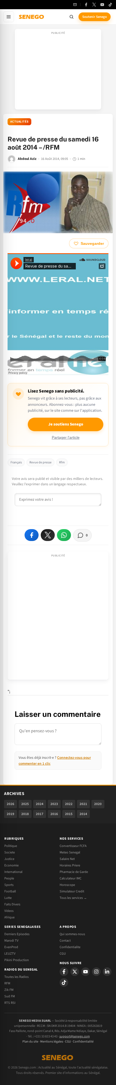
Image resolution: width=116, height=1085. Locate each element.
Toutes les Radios (16, 976)
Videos (8, 910)
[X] (74, 971)
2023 (54, 804)
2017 (39, 814)
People (9, 878)
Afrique (9, 917)
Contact (65, 940)
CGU (63, 953)
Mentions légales (51, 1041)
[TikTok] (110, 5)
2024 (39, 804)
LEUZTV (9, 953)
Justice (9, 858)
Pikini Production (16, 960)
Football (10, 891)
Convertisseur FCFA (73, 845)
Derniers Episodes (16, 934)
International (13, 871)
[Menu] (8, 16)
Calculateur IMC (70, 878)
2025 (25, 804)
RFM (7, 983)
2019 (10, 814)
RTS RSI (9, 1002)
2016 (54, 814)
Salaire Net (67, 858)
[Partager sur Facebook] (32, 535)
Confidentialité (83, 1041)
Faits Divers (12, 904)
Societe (9, 852)
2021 (83, 804)
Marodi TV (11, 940)
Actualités (19, 122)
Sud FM (9, 996)
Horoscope (67, 884)
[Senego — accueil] (32, 16)
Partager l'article (66, 438)
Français (16, 462)
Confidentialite (70, 947)
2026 (10, 804)
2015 (69, 814)
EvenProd (11, 947)
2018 (25, 814)
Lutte (8, 897)
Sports (8, 884)
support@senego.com (74, 1036)
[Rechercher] (71, 16)
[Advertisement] (58, 71)
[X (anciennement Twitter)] (94, 5)
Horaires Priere (70, 865)
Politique (10, 845)
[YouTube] (102, 5)
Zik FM (8, 989)
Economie (11, 865)
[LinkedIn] (107, 971)
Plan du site (30, 1041)
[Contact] (75, 4)
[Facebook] (86, 5)
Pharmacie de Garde (74, 871)
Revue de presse (40, 462)
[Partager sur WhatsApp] (64, 535)
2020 (98, 804)
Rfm (62, 462)
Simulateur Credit (72, 891)
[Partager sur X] (48, 535)
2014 (83, 814)
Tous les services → (73, 897)
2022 (69, 804)
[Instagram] (96, 971)
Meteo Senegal (70, 852)
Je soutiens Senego (65, 424)
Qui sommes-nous (72, 934)
